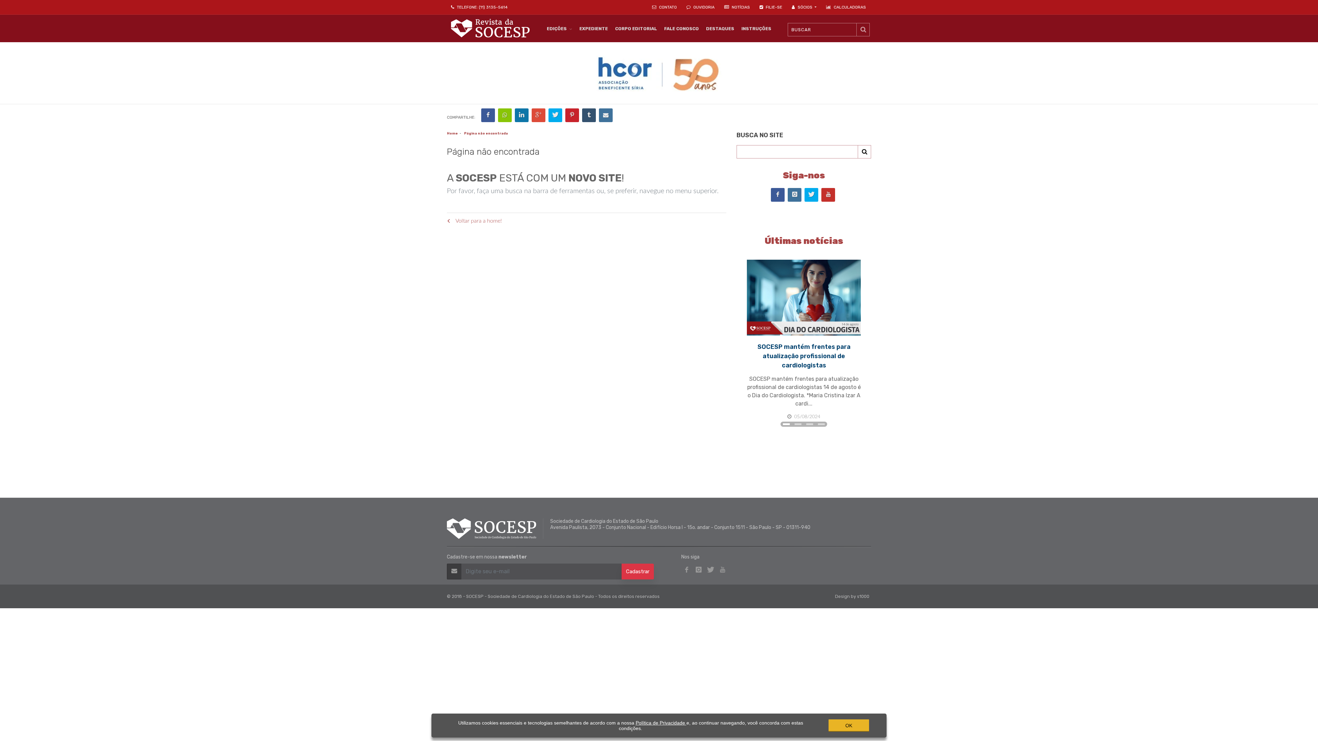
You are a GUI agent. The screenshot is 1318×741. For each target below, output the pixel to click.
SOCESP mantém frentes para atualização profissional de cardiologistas (804, 356)
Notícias (740, 7)
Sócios (805, 7)
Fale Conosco (681, 28)
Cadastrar (637, 571)
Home (452, 133)
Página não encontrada (486, 133)
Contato (667, 7)
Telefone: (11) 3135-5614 (482, 7)
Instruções (756, 28)
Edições (557, 28)
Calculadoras (850, 7)
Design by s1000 (852, 596)
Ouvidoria (703, 7)
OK (848, 725)
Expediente (593, 28)
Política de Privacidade (661, 723)
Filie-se (773, 7)
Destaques (720, 28)
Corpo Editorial (636, 28)
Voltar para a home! (478, 221)
